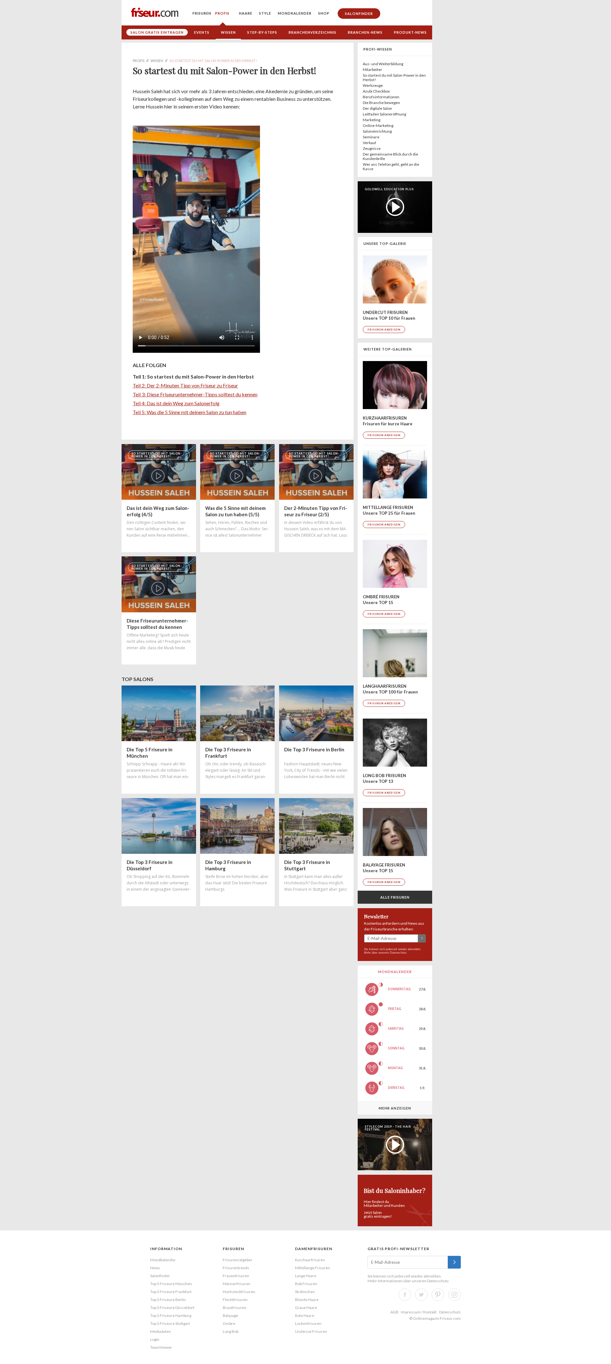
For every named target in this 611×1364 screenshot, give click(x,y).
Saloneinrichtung (377, 131)
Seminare (371, 137)
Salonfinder (359, 13)
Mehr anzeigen (395, 1108)
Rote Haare (304, 1315)
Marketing (371, 119)
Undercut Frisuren (311, 1331)
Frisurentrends (236, 1267)
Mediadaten (160, 1331)
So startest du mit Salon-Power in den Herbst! (394, 77)
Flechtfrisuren (235, 1299)
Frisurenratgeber (237, 1259)
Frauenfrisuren (236, 1275)
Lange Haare (305, 1275)
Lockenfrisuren (308, 1323)
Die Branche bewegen (381, 102)
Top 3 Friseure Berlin (168, 1299)
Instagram (454, 1294)
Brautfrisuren (234, 1307)
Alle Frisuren (395, 897)
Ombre (229, 1323)
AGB (394, 1312)
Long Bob (230, 1331)
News (155, 1267)
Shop (323, 13)
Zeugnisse (372, 148)
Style (265, 13)
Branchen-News (365, 32)
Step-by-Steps (262, 32)
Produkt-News (410, 32)
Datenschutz (398, 952)
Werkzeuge (373, 85)
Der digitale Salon (377, 108)
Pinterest (438, 1294)
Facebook (404, 1294)
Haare (245, 13)
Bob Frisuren (306, 1283)
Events (201, 32)
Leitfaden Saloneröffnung (384, 114)
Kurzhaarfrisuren (310, 1259)
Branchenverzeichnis (312, 32)
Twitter (421, 1294)
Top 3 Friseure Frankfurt (171, 1291)
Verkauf (369, 142)
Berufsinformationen (381, 96)
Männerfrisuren (236, 1283)
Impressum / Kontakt (419, 1312)
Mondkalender (295, 13)
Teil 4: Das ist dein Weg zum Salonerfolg (176, 403)
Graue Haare (306, 1307)
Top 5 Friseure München (171, 1283)
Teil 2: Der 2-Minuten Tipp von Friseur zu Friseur (185, 385)
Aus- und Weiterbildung (383, 63)
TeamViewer (161, 1347)
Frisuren (202, 13)
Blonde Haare (307, 1299)
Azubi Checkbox (376, 91)
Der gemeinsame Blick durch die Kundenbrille (390, 156)
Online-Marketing (378, 125)
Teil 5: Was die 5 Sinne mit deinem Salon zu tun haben (189, 412)
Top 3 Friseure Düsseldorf (172, 1307)
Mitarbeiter (372, 69)
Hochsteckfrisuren (239, 1291)
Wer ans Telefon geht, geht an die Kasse (391, 166)
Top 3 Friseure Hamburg (170, 1315)
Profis (222, 13)
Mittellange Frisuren (312, 1267)
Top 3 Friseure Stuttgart (170, 1323)
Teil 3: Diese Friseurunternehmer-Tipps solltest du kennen (195, 394)
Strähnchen (305, 1291)
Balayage (230, 1315)
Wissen (228, 32)
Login (154, 1339)
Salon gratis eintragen (157, 32)
